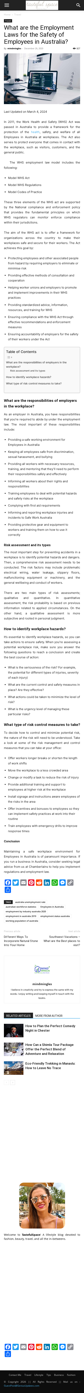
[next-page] (12, 1082)
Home (7, 14)
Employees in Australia (52, 906)
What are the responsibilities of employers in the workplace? (36, 364)
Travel (17, 14)
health (35, 132)
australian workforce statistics (21, 906)
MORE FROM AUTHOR (49, 1015)
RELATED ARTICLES (18, 1015)
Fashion (71, 1375)
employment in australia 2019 (21, 916)
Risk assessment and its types (27, 370)
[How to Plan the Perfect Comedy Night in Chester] (13, 1030)
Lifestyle (38, 1375)
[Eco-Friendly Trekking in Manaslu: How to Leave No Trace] (13, 1068)
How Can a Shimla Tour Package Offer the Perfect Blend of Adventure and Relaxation (49, 1049)
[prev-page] (6, 1082)
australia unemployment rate (30, 902)
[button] (6, 5)
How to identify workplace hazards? (28, 377)
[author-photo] (42, 978)
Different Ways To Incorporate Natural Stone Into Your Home (21, 941)
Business (59, 1375)
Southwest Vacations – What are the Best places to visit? (62, 941)
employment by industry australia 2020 (26, 911)
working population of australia (22, 920)
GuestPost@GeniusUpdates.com (21, 1385)
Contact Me (15, 1375)
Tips (48, 1375)
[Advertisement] (42, 1133)
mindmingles (14, 48)
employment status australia (55, 916)
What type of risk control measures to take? (34, 383)
